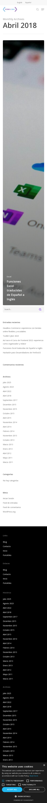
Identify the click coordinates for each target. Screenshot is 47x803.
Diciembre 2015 (9, 404)
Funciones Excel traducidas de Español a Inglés (22, 348)
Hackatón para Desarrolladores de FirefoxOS (22, 352)
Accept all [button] (12, 789)
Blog (5, 542)
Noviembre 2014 (10, 422)
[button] (42, 9)
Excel (9, 276)
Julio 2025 (7, 382)
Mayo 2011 (7, 457)
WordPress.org (9, 511)
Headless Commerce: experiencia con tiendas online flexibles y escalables (22, 330)
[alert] (23, 782)
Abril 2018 (7, 395)
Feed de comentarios (12, 507)
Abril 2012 (7, 453)
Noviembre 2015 (10, 409)
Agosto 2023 (8, 387)
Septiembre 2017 (10, 400)
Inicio (5, 551)
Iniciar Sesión (8, 498)
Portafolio (7, 555)
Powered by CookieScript (23, 800)
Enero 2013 (8, 449)
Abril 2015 (7, 418)
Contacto (7, 546)
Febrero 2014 (8, 431)
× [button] (44, 765)
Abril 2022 (7, 391)
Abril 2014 (7, 426)
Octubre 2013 (8, 440)
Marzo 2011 (8, 462)
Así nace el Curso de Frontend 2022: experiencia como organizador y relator (23, 342)
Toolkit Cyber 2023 (11, 336)
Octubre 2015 (8, 413)
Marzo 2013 (8, 444)
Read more (34, 776)
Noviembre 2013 (10, 435)
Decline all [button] (34, 789)
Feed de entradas (10, 503)
